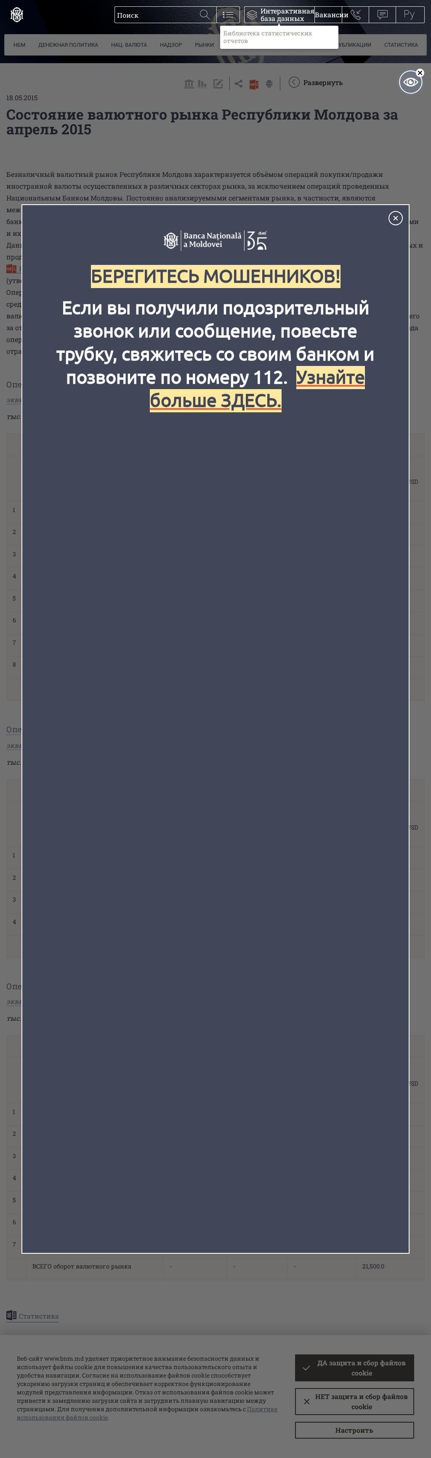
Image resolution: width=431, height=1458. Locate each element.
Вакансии (328, 14)
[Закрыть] (395, 218)
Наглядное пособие (410, 82)
